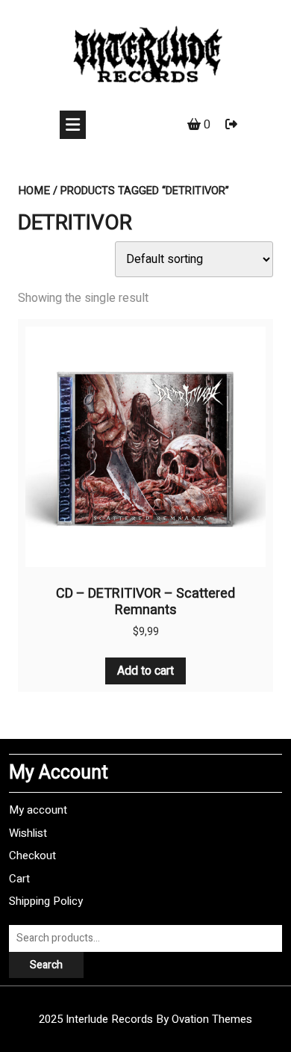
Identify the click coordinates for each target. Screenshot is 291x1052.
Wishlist (28, 833)
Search (46, 965)
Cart (19, 878)
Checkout (32, 855)
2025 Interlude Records (145, 1019)
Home (34, 190)
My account (38, 810)
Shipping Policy (46, 901)
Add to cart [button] (145, 671)
